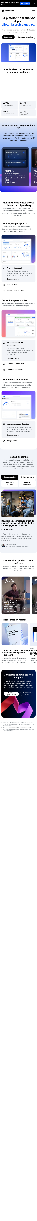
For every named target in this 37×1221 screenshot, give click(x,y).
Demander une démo (25, 37)
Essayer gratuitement (11, 694)
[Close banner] (34, 3)
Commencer (8, 37)
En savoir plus (13, 279)
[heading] (10, 3)
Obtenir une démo (26, 694)
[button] (7, 83)
